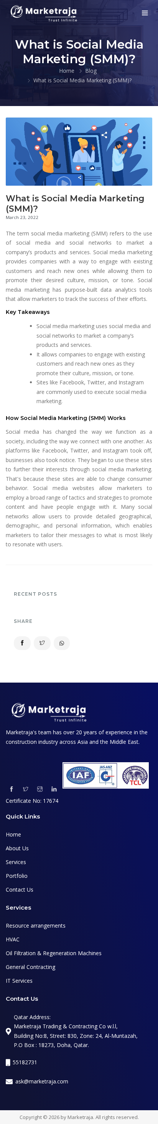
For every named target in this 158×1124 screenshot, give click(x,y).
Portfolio (17, 875)
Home (66, 70)
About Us (17, 848)
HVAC (13, 939)
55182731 (25, 1062)
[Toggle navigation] (145, 13)
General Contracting (30, 966)
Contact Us (19, 889)
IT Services (19, 980)
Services (16, 862)
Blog (91, 70)
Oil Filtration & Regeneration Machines (54, 953)
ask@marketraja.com (41, 1081)
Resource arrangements (36, 925)
